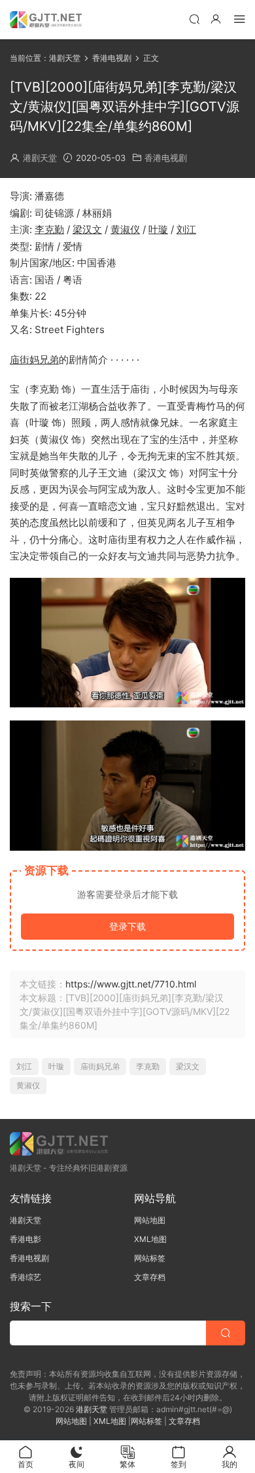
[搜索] (194, 18)
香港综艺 (25, 1277)
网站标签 (149, 1258)
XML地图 (150, 1239)
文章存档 (149, 1277)
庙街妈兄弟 (34, 359)
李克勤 (49, 229)
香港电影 (25, 1239)
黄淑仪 (125, 229)
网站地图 (149, 1220)
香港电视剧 (165, 157)
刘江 (186, 229)
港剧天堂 (40, 157)
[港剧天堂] (46, 19)
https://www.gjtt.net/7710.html (130, 983)
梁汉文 (87, 229)
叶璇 (158, 229)
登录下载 (127, 926)
